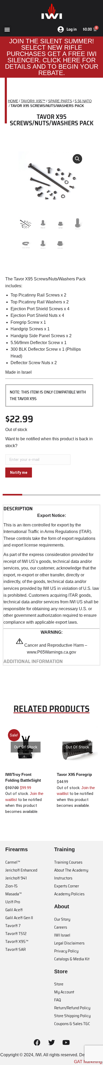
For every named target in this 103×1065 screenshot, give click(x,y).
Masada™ (13, 894)
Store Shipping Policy (72, 1015)
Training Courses (68, 862)
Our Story (62, 919)
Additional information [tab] (33, 661)
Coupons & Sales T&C (72, 1023)
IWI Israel (62, 935)
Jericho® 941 (16, 878)
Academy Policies (69, 894)
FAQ (57, 1000)
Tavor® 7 (13, 925)
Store (58, 984)
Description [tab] (18, 508)
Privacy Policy (66, 951)
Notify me (18, 472)
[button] (7, 29)
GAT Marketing (88, 1061)
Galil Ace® (14, 909)
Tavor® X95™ (16, 941)
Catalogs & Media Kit (72, 959)
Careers (60, 927)
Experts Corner (66, 886)
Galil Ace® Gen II (19, 917)
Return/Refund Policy (72, 1007)
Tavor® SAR (15, 949)
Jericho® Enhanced (21, 870)
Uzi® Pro (12, 902)
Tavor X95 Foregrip (74, 774)
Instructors (63, 878)
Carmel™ (12, 862)
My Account (64, 992)
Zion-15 (11, 886)
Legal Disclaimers (69, 943)
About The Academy (71, 870)
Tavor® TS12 (15, 933)
